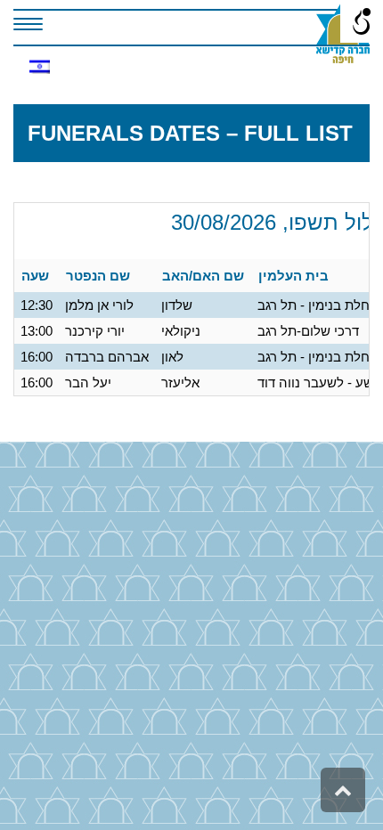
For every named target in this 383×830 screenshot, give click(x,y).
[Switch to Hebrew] (39, 66)
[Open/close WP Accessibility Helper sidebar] (361, 21)
